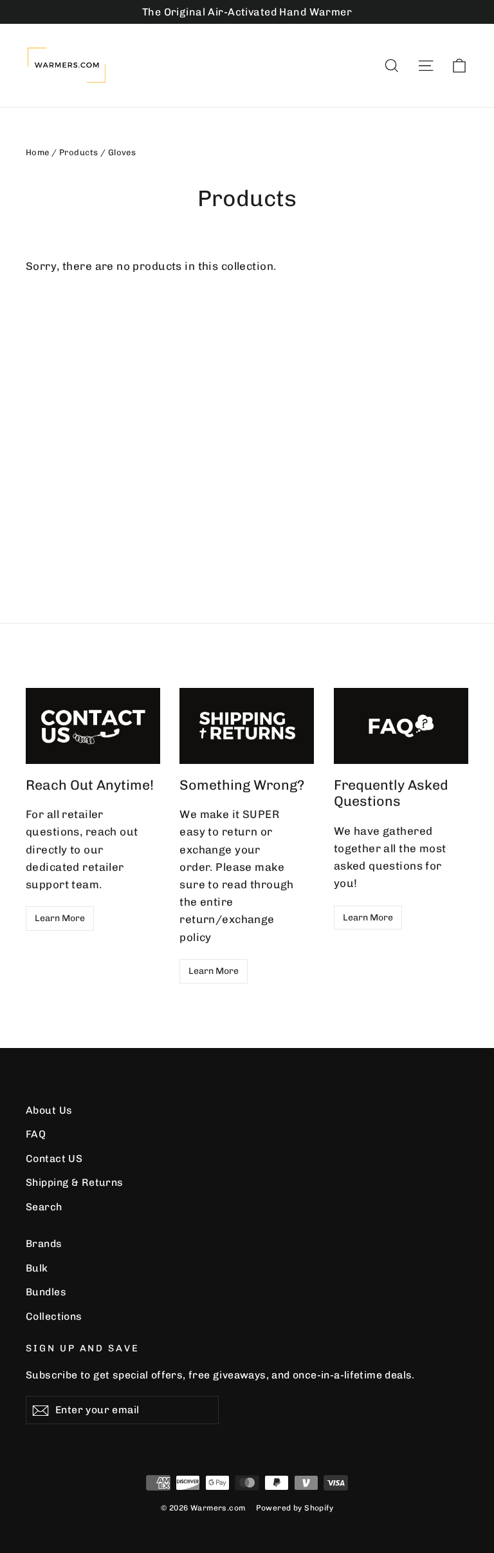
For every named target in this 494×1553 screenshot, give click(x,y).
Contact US (54, 1158)
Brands (44, 1243)
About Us (49, 1110)
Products (78, 152)
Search (44, 1207)
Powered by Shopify (295, 1507)
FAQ (36, 1134)
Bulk (37, 1268)
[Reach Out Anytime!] (93, 726)
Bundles (46, 1292)
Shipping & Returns (75, 1182)
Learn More (60, 918)
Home (38, 152)
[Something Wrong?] (246, 726)
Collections (54, 1316)
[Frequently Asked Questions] (401, 726)
